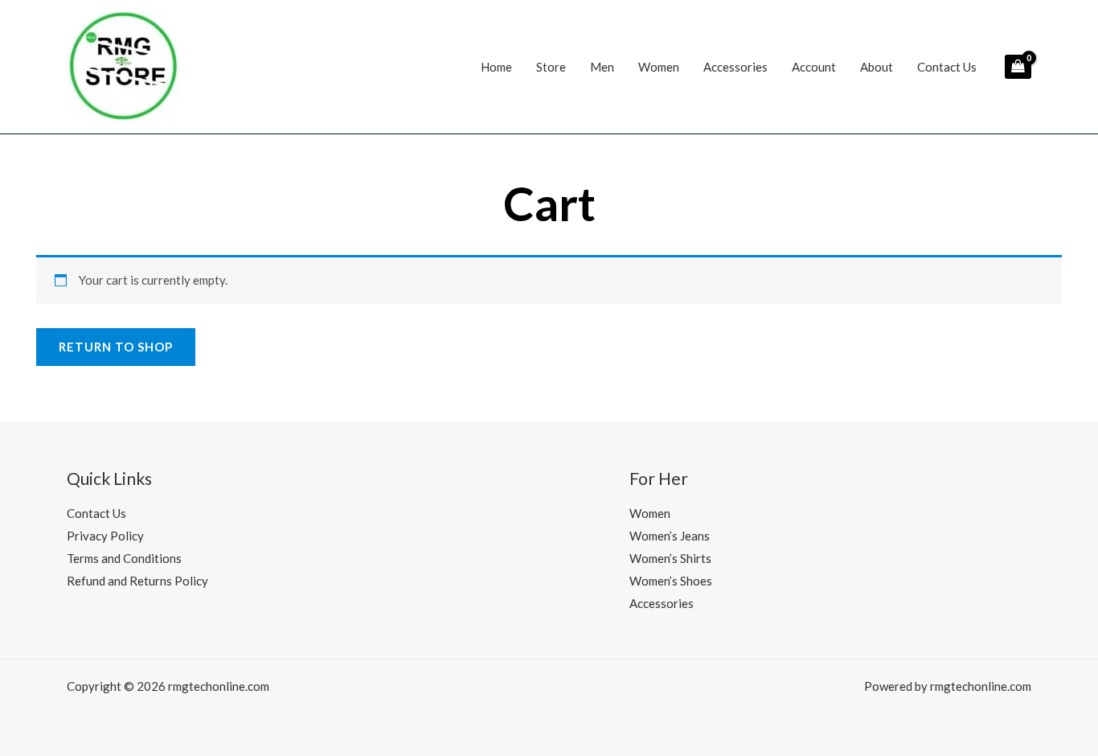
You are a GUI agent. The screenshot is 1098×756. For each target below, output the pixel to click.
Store (551, 67)
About (876, 67)
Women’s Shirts (670, 558)
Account (814, 67)
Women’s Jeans (669, 535)
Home (496, 67)
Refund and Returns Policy (137, 580)
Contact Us (947, 67)
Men (602, 67)
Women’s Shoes (670, 580)
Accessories (735, 67)
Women (658, 67)
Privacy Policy (105, 535)
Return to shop (116, 346)
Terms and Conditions (124, 558)
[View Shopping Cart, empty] (1018, 67)
